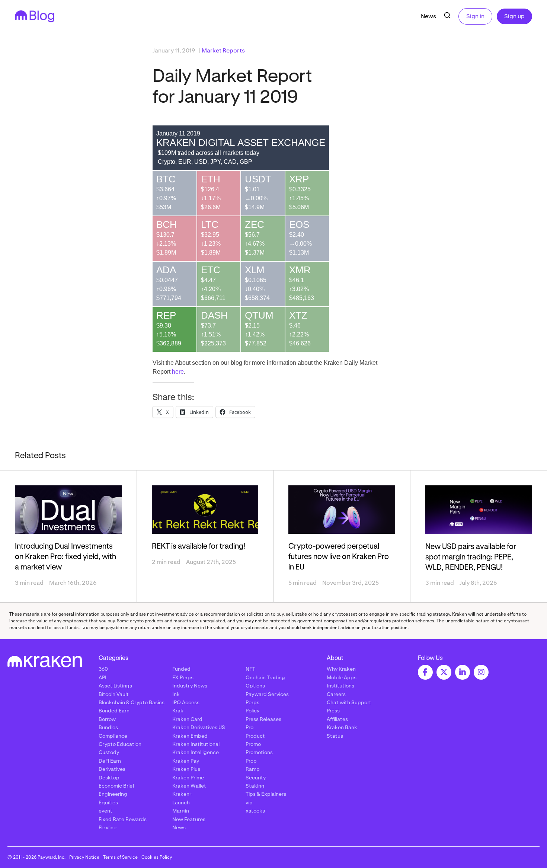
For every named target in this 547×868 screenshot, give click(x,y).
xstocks (255, 810)
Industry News (189, 685)
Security (256, 777)
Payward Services (267, 694)
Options (255, 685)
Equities (108, 802)
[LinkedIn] (462, 672)
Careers (336, 694)
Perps (252, 702)
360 (103, 669)
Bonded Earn (114, 710)
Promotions (259, 752)
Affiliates (337, 719)
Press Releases (263, 719)
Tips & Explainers (266, 794)
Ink (176, 694)
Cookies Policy (156, 857)
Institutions (340, 685)
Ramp (253, 769)
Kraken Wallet (189, 785)
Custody (109, 752)
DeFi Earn (110, 760)
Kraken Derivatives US (198, 727)
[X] (443, 672)
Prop (251, 760)
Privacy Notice (84, 857)
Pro (249, 727)
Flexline (107, 827)
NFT (250, 669)
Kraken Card (187, 719)
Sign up (514, 16)
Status (335, 736)
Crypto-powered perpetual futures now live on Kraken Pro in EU (338, 557)
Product (255, 736)
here (178, 371)
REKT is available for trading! (198, 546)
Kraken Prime (188, 777)
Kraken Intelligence (195, 752)
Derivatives (112, 769)
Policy (252, 710)
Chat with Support (349, 702)
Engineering (113, 794)
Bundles (108, 727)
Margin (180, 810)
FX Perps (182, 677)
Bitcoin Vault (114, 694)
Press (333, 710)
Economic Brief (116, 785)
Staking (255, 785)
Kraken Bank (342, 727)
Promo (253, 744)
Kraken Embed (190, 736)
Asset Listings (115, 685)
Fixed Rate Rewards (123, 819)
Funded (181, 669)
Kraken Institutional (196, 744)
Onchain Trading (265, 677)
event (105, 810)
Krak (177, 710)
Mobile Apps (341, 677)
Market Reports (223, 50)
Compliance (113, 736)
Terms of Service (120, 857)
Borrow (107, 719)
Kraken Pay (185, 760)
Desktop (109, 777)
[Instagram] (481, 672)
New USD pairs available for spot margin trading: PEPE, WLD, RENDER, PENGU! (470, 557)
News (428, 16)
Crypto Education (120, 744)
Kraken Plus (186, 769)
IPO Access (185, 702)
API (102, 677)
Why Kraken (341, 669)
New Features (188, 819)
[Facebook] (425, 672)
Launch (181, 802)
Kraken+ (182, 794)
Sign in (475, 16)
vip (249, 802)
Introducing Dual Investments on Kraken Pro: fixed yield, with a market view (65, 557)
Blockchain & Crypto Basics (131, 702)
